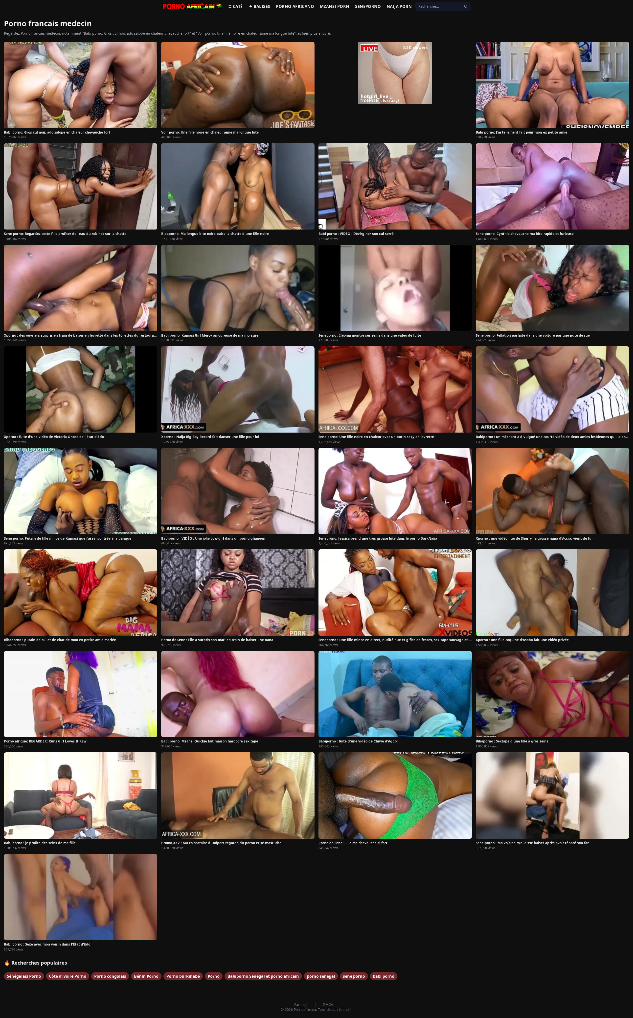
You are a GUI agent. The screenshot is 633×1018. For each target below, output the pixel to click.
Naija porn (399, 6)
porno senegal (321, 976)
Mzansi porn (334, 6)
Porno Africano (295, 6)
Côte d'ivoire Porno (67, 976)
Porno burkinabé (183, 976)
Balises (262, 6)
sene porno (354, 976)
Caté (238, 6)
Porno (214, 976)
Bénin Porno (146, 976)
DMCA (328, 1004)
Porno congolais (110, 976)
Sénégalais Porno (24, 976)
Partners (301, 1004)
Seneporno (368, 6)
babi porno (383, 976)
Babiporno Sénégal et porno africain (263, 976)
